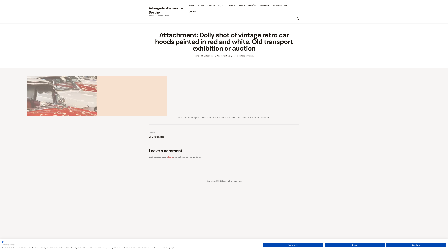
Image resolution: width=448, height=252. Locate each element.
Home (196, 56)
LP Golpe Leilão (207, 56)
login (170, 157)
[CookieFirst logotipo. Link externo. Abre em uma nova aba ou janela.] (3, 242)
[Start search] (297, 19)
